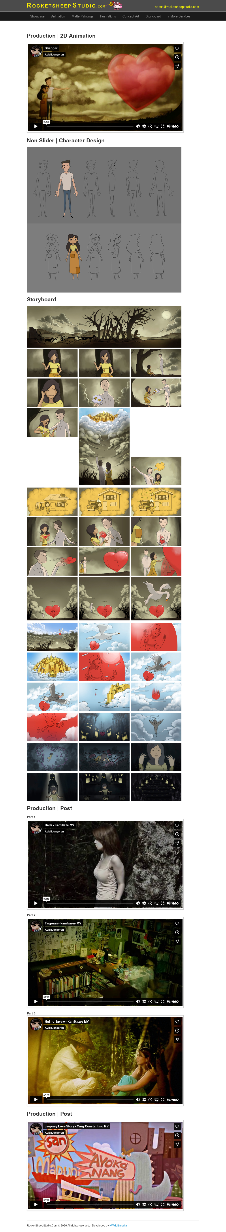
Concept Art (130, 16)
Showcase (37, 16)
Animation (58, 16)
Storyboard (153, 16)
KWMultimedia (118, 1225)
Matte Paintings (82, 16)
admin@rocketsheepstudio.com (177, 6)
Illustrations (108, 16)
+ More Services (179, 16)
